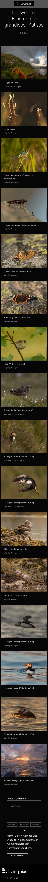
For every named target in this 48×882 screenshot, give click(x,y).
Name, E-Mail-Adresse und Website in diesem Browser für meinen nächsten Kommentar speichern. (22, 842)
